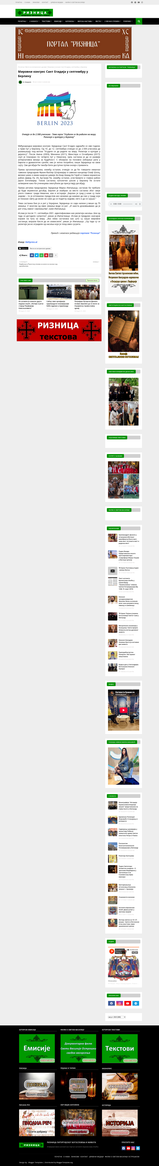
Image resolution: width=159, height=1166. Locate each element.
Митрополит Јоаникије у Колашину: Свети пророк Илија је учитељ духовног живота (128, 629)
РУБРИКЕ (127, 21)
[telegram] (135, 1003)
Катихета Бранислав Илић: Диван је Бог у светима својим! (126, 910)
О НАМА (27, 2)
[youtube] (127, 1003)
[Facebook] (32, 255)
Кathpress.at (31, 242)
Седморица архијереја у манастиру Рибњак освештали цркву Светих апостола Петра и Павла (128, 832)
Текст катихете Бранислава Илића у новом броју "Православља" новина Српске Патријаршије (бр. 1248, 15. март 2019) (128, 583)
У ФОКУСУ (34, 21)
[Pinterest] (46, 255)
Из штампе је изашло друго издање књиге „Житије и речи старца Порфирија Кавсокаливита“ (31, 304)
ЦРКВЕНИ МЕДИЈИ (57, 2)
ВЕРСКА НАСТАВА (85, 21)
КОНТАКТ (45, 2)
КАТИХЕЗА (69, 21)
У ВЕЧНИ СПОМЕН (112, 21)
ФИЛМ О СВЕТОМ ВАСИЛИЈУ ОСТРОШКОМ (122, 1157)
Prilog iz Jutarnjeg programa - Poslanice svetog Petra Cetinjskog (133, 983)
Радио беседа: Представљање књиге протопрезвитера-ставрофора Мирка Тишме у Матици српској (129, 555)
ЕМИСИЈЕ (58, 21)
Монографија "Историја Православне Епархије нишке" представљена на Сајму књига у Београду (128, 805)
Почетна (21, 67)
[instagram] (119, 1003)
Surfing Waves (139, 73)
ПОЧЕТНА (18, 2)
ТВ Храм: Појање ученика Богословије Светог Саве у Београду (129, 615)
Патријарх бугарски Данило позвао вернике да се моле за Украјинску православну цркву (86, 304)
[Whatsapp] (41, 255)
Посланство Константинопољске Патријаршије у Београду (128, 845)
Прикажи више (92, 280)
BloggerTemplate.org (64, 1162)
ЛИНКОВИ (36, 2)
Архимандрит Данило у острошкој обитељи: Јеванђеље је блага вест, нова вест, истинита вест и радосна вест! (129, 539)
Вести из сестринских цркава (35, 67)
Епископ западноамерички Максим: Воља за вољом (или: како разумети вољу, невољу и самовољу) (129, 601)
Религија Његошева (126, 856)
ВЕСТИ (98, 21)
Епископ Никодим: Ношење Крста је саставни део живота (129, 642)
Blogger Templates (35, 1162)
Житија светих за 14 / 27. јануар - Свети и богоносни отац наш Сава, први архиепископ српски (129, 923)
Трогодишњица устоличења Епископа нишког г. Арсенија (127, 887)
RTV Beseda (111, 983)
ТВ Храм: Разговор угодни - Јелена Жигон (129, 569)
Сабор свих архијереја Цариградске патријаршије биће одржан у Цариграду (58, 303)
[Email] (51, 255)
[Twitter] (37, 255)
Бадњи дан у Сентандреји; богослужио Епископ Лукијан (129, 666)
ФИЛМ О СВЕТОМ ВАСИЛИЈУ (75, 2)
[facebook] (111, 1003)
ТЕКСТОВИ (46, 21)
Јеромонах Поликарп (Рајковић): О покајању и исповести (128, 819)
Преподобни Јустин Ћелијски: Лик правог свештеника (127, 654)
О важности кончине (126, 897)
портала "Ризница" (90, 233)
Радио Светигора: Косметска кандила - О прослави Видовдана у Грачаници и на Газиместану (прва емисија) (127, 871)
